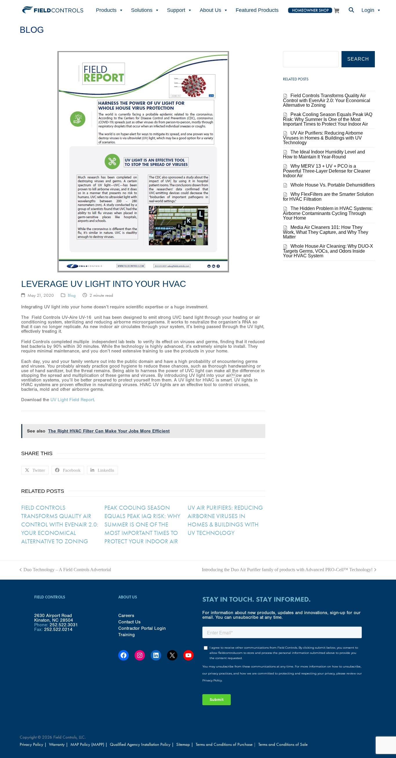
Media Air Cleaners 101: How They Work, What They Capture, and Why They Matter (325, 232)
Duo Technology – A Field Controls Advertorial (65, 569)
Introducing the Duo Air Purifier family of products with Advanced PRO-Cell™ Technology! (287, 569)
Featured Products (257, 10)
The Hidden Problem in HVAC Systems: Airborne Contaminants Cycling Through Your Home (328, 213)
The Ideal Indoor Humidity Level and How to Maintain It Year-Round (324, 154)
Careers (126, 615)
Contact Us (129, 622)
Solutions (141, 10)
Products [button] (106, 10)
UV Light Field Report (72, 399)
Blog (72, 295)
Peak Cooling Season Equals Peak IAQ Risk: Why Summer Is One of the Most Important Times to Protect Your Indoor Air (142, 524)
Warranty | (59, 744)
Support (176, 10)
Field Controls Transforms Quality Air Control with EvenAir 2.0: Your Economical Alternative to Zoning (59, 524)
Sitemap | (184, 744)
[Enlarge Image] (143, 269)
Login (368, 10)
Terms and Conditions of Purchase (224, 744)
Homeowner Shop (313, 10)
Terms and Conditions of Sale (283, 744)
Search (358, 59)
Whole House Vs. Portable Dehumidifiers (332, 184)
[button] (351, 10)
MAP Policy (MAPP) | (89, 744)
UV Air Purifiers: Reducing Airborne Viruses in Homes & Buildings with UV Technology (225, 520)
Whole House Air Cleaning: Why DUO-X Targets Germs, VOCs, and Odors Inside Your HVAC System (328, 251)
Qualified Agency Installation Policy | (142, 744)
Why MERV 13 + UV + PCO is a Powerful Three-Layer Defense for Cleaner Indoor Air (326, 171)
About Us (210, 10)
